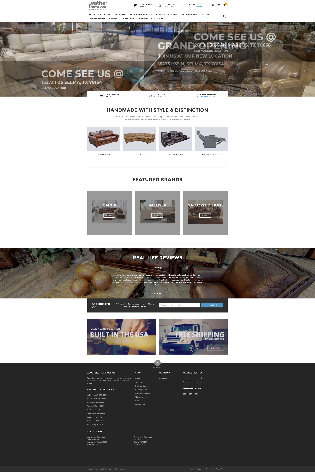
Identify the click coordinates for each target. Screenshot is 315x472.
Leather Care (140, 404)
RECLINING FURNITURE (211, 154)
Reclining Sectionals (142, 393)
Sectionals (139, 382)
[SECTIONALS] (139, 139)
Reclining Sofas (141, 390)
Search (192, 469)
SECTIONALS (139, 154)
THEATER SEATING (175, 154)
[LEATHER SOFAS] (103, 139)
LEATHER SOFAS (103, 154)
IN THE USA (143, 6)
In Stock (138, 401)
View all (109, 215)
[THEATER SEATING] (175, 139)
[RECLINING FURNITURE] (211, 139)
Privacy (208, 469)
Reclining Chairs (141, 386)
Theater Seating (141, 397)
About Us (200, 469)
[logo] (102, 6)
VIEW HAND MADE (146, 5)
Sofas (137, 379)
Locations (163, 379)
